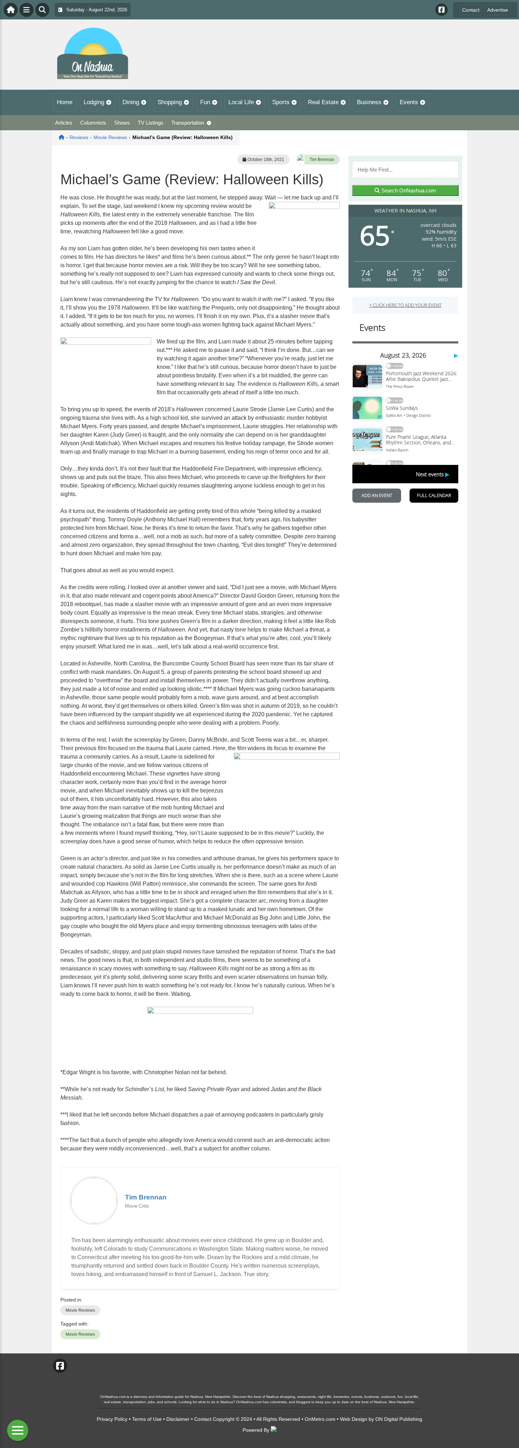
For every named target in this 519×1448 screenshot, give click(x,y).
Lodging (94, 102)
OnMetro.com (320, 1419)
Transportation (187, 123)
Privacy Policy (112, 1419)
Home (64, 102)
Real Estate (323, 102)
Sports (281, 102)
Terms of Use (147, 1419)
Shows (122, 123)
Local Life (241, 102)
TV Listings (150, 123)
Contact (470, 10)
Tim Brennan (322, 159)
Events (409, 102)
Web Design (353, 1419)
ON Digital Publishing (398, 1419)
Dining (131, 102)
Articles (63, 123)
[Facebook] (441, 10)
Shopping (169, 102)
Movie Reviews (80, 1310)
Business (369, 102)
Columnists (93, 123)
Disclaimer (178, 1419)
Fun (205, 102)
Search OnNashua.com (408, 190)
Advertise (497, 10)
